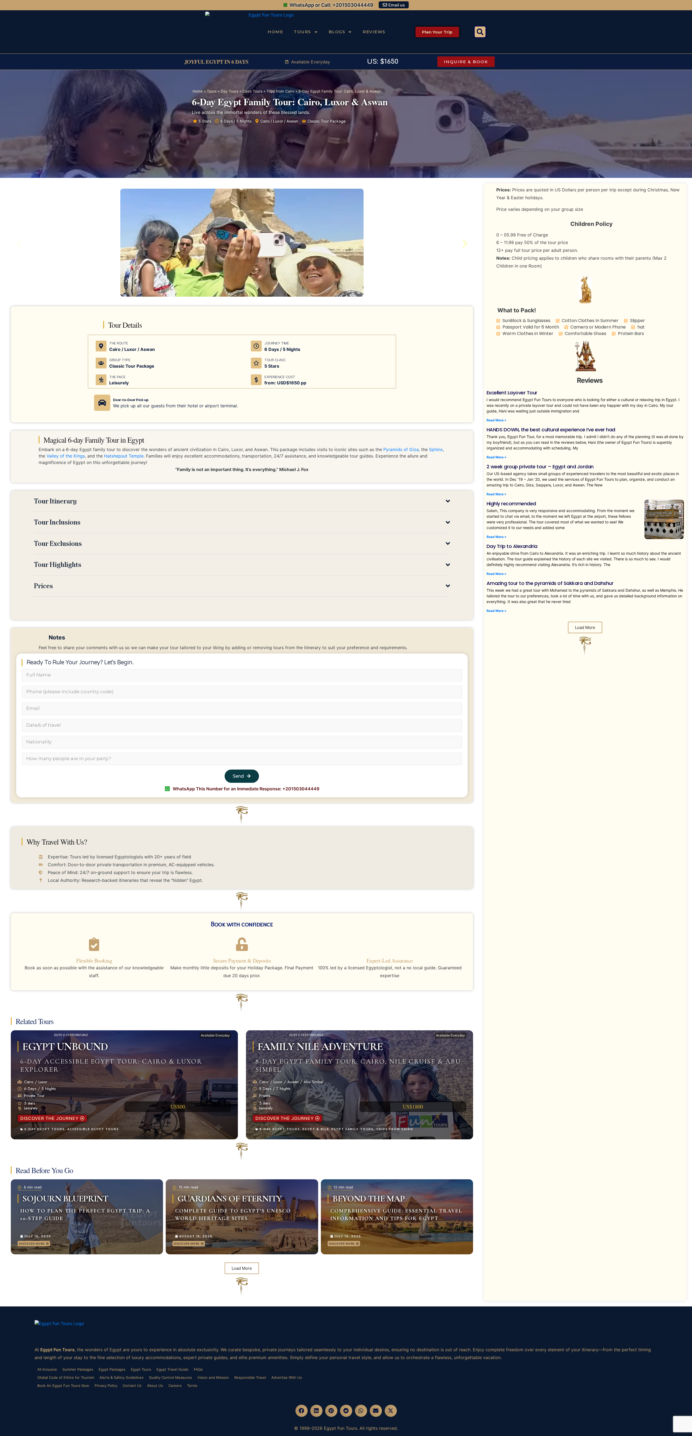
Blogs (337, 31)
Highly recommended (511, 503)
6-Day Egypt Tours (44, 1129)
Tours (302, 31)
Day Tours (229, 91)
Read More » (497, 420)
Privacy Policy (106, 1385)
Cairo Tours (252, 91)
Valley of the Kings (65, 456)
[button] (480, 32)
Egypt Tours (141, 1369)
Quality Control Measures (170, 1377)
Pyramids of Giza (401, 449)
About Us (155, 1385)
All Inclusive (47, 1369)
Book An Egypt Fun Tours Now (63, 1385)
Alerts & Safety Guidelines (121, 1377)
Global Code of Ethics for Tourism (65, 1377)
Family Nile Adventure (320, 1046)
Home (275, 31)
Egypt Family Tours (352, 1129)
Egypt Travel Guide (172, 1369)
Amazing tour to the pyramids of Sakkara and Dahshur (550, 583)
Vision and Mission (213, 1377)
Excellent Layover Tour (512, 392)
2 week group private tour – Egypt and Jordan (540, 466)
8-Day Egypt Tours (280, 1129)
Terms (192, 1385)
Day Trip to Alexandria (512, 546)
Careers (175, 1385)
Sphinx (436, 449)
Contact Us (132, 1385)
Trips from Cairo (280, 91)
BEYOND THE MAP (368, 1198)
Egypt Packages (112, 1369)
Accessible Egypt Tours (93, 1129)
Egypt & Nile (315, 1129)
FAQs (198, 1369)
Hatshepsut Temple (124, 456)
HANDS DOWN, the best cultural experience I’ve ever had (551, 429)
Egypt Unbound (65, 1046)
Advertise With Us (286, 1377)
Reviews (374, 31)
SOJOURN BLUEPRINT (65, 1198)
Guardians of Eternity (229, 1198)
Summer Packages (77, 1369)
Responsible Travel (250, 1377)
